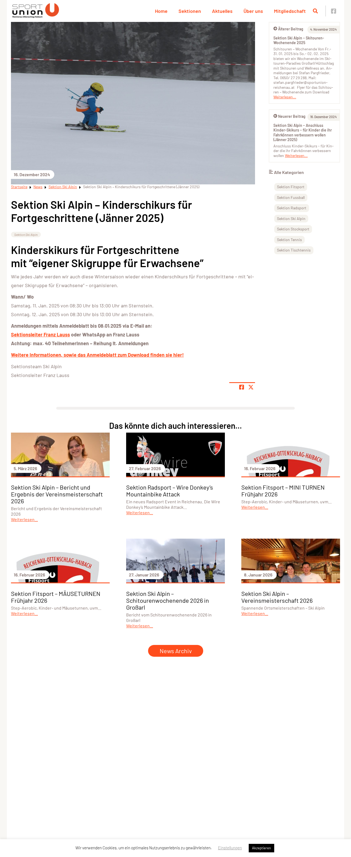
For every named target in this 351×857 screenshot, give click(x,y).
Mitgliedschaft (290, 11)
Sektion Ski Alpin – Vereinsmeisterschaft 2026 (277, 597)
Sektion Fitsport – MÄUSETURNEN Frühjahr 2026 (55, 597)
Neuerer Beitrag (291, 116)
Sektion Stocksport (293, 229)
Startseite (19, 186)
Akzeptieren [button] (261, 848)
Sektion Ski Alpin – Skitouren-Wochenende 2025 (298, 40)
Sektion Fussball (291, 197)
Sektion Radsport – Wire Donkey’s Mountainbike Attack (169, 491)
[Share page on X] (251, 387)
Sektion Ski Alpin (63, 186)
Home (161, 11)
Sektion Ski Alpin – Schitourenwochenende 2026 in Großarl (167, 600)
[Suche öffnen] (315, 11)
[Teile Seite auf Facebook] (241, 387)
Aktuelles (222, 11)
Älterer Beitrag (290, 29)
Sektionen (190, 11)
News (38, 186)
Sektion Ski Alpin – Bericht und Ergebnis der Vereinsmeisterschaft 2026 (57, 494)
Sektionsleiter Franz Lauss (40, 335)
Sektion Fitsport (290, 186)
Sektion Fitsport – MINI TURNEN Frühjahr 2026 (283, 491)
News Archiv (176, 650)
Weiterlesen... (284, 97)
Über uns (253, 11)
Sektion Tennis (289, 239)
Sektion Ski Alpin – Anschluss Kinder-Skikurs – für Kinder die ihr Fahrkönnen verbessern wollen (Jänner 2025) (302, 132)
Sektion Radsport (291, 207)
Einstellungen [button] (230, 847)
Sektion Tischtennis (294, 250)
